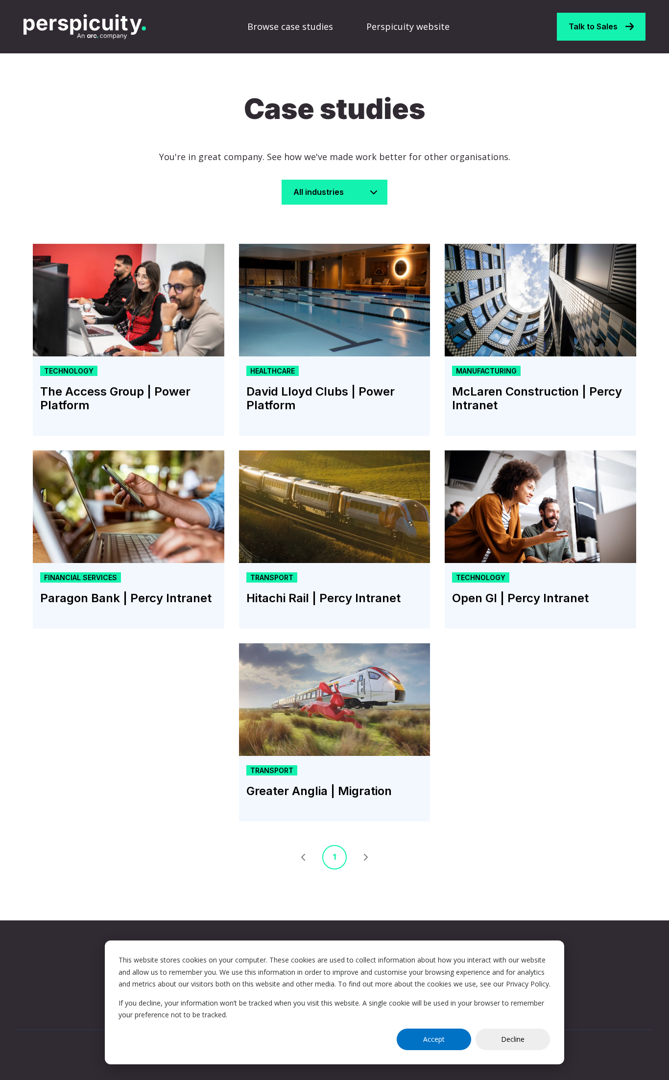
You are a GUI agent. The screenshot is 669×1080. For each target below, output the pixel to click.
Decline (513, 1039)
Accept (434, 1039)
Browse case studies (290, 26)
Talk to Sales (593, 26)
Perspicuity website (408, 26)
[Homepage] (85, 27)
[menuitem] (293, 27)
